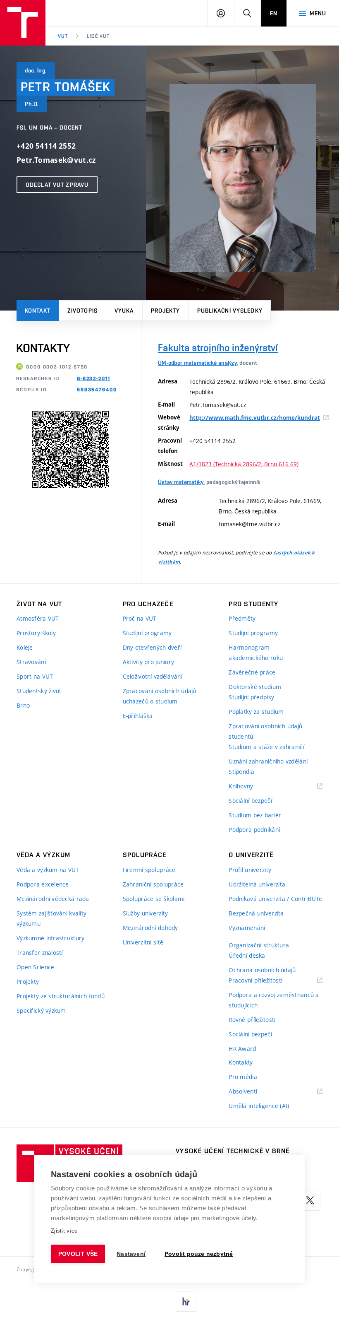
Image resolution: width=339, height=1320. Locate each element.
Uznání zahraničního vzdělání (268, 761)
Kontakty (241, 1062)
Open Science (35, 967)
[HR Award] (186, 1301)
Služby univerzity (145, 913)
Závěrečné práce (252, 672)
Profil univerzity (250, 870)
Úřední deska (247, 955)
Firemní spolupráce (149, 870)
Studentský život (39, 691)
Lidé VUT (98, 36)
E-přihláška (138, 716)
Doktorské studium (255, 687)
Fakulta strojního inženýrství (218, 347)
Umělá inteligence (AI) (259, 1106)
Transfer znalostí (40, 952)
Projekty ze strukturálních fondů (61, 996)
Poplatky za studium (256, 711)
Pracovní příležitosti (266, 980)
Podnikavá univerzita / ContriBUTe (275, 899)
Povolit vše (78, 1254)
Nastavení (131, 1254)
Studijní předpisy (251, 697)
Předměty (242, 618)
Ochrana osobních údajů (262, 970)
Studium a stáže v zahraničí (266, 747)
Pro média (243, 1077)
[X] (310, 1200)
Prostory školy (36, 633)
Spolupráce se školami (154, 899)
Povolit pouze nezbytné (199, 1254)
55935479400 (97, 390)
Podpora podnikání (254, 829)
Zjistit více (64, 1231)
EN (273, 13)
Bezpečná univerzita (256, 913)
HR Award (242, 1049)
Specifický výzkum (41, 1010)
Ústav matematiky (180, 482)
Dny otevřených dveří (152, 647)
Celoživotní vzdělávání (152, 676)
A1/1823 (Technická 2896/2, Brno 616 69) (243, 464)
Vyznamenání (247, 928)
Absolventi (253, 1091)
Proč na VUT (140, 618)
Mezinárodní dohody (150, 928)
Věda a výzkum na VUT (48, 870)
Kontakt (37, 310)
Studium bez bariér (255, 815)
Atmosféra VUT (38, 618)
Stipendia (241, 772)
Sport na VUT (35, 676)
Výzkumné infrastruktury (50, 938)
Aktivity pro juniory (148, 662)
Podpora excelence (43, 884)
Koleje (25, 647)
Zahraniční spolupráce (153, 884)
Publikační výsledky (230, 310)
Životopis (82, 310)
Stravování (31, 662)
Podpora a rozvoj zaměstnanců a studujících (274, 1000)
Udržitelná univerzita (257, 884)
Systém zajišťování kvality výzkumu (51, 918)
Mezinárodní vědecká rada (53, 899)
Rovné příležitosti (252, 1020)
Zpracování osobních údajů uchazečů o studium (159, 696)
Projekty (165, 310)
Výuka (124, 310)
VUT (63, 36)
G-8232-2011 (93, 378)
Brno (23, 705)
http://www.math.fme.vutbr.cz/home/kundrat (254, 418)
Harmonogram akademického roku (256, 652)
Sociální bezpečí (250, 801)
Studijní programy (147, 633)
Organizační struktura (259, 945)
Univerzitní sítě (143, 942)
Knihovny (251, 786)
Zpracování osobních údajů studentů (265, 731)
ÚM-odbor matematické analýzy (197, 362)
